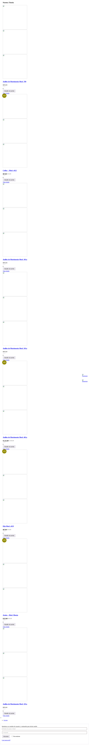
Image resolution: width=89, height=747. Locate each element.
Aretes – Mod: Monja (10, 615)
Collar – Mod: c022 (10, 170)
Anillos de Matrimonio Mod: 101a (15, 704)
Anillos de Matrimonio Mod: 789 (14, 81)
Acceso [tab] (5, 720)
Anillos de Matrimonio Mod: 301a (15, 259)
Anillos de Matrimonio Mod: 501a (15, 348)
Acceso (6, 736)
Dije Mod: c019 (8, 526)
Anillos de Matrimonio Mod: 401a (15, 437)
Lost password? (6, 740)
